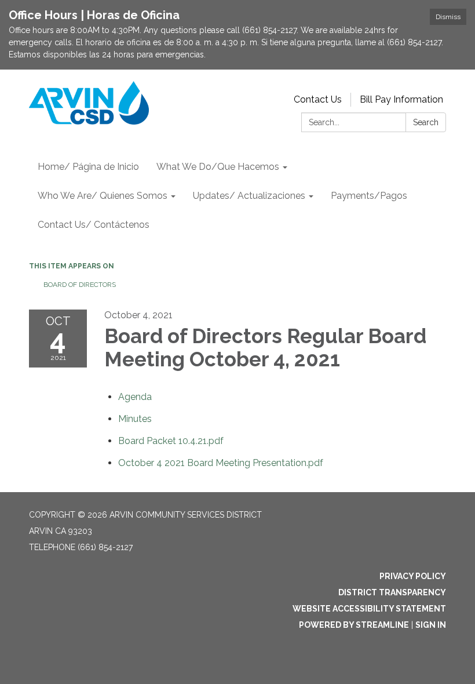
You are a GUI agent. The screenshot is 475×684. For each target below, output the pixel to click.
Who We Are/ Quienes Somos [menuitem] (102, 195)
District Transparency (392, 592)
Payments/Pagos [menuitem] (369, 195)
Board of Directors (79, 285)
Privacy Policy (412, 576)
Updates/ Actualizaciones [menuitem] (249, 195)
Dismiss (448, 17)
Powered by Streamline (354, 625)
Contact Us (318, 99)
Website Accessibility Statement (369, 608)
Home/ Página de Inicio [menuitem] (88, 166)
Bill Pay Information (401, 99)
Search (426, 122)
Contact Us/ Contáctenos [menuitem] (93, 224)
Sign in (430, 625)
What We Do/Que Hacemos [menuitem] (217, 166)
